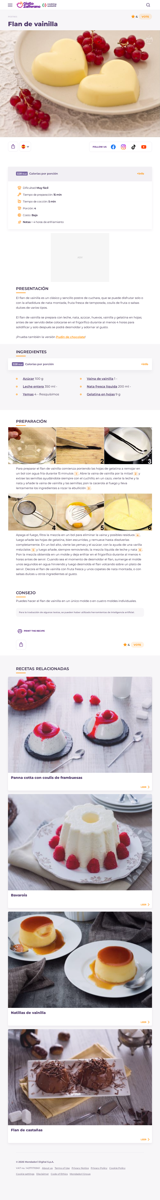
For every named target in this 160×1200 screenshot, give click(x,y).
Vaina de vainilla (100, 379)
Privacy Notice (80, 1168)
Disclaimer (42, 1173)
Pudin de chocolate (70, 337)
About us (47, 1168)
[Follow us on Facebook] (114, 147)
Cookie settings (25, 1173)
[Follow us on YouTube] (144, 147)
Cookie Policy (117, 1168)
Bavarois (19, 895)
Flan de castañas (27, 1130)
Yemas (28, 394)
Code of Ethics (59, 1173)
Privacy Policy (99, 1168)
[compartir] (13, 147)
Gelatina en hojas (101, 394)
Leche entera (33, 386)
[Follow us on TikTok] (134, 147)
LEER (143, 787)
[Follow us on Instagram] (124, 147)
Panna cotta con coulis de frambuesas (46, 778)
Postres (12, 16)
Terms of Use (62, 1168)
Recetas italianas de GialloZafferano (37, 5)
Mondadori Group (80, 1173)
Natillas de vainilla (28, 1013)
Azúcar (28, 379)
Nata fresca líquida (102, 386)
